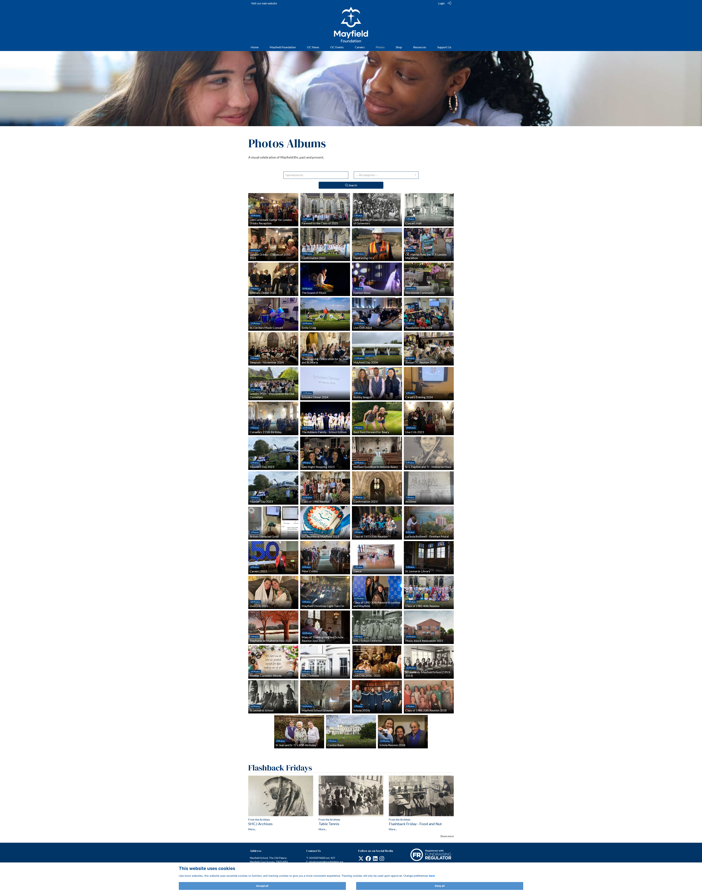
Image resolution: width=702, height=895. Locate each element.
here (432, 875)
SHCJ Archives (260, 823)
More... (252, 829)
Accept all (262, 885)
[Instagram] (382, 859)
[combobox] (386, 175)
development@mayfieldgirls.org (326, 861)
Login (441, 3)
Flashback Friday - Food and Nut (415, 823)
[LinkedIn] (375, 859)
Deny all (440, 885)
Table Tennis (329, 823)
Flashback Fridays (280, 767)
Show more (447, 836)
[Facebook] (368, 859)
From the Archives (259, 819)
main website (269, 3)
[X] (361, 859)
